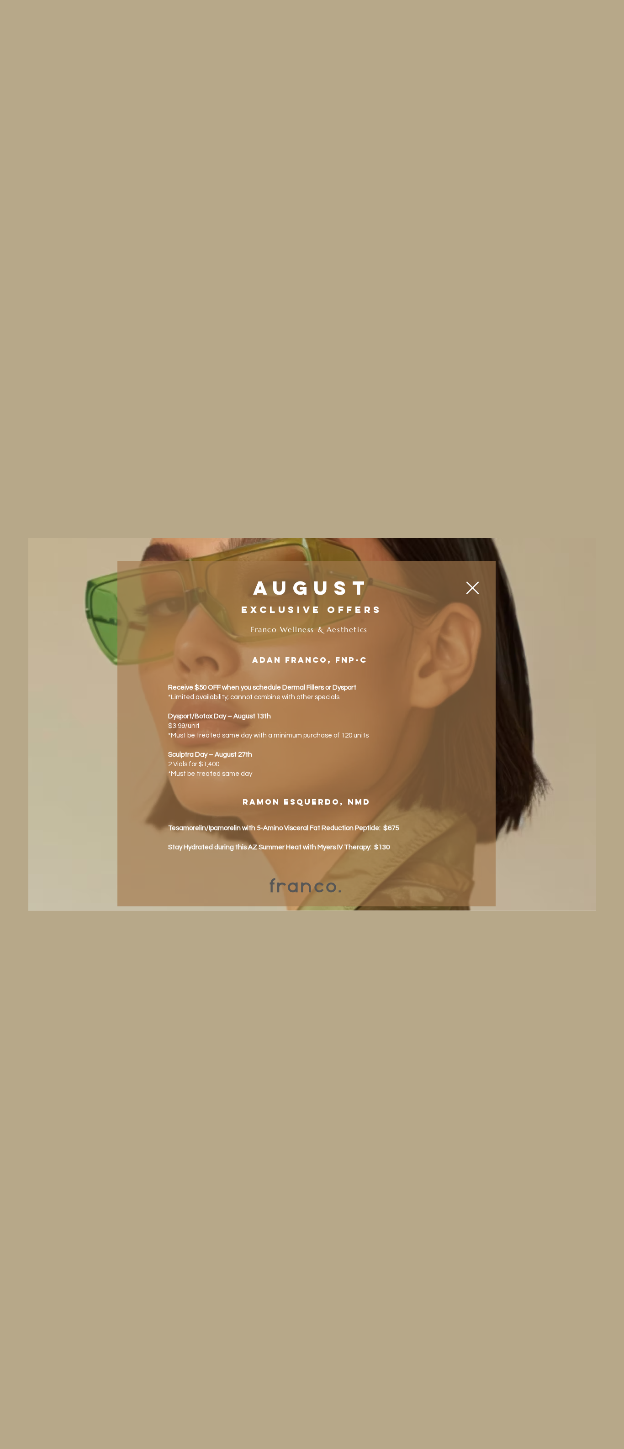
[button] (472, 587)
